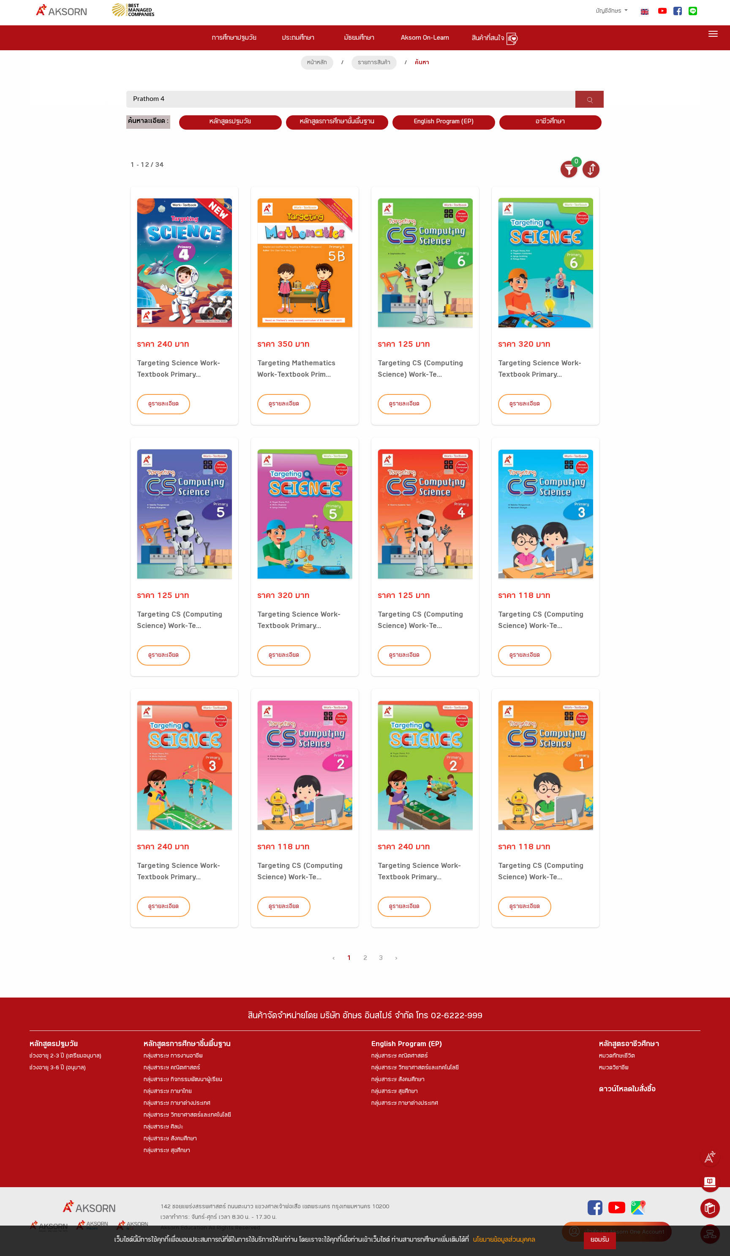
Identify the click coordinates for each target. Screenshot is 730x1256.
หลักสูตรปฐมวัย (54, 1045)
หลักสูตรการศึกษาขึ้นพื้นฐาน (187, 1045)
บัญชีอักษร (609, 11)
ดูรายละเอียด (163, 404)
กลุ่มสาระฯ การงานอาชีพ (173, 1056)
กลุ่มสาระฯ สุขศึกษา (167, 1151)
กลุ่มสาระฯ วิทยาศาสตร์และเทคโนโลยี (187, 1115)
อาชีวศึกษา (550, 122)
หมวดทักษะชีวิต (617, 1056)
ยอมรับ (600, 1240)
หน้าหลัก (317, 63)
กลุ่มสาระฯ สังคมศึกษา (170, 1139)
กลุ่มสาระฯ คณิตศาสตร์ (172, 1068)
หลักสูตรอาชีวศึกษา (629, 1045)
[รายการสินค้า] (710, 1208)
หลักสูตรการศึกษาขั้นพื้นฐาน (337, 122)
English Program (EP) (444, 122)
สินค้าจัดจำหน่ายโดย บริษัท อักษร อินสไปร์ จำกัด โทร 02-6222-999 (365, 1017)
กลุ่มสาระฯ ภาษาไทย (168, 1092)
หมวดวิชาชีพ (614, 1068)
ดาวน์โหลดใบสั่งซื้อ (627, 1090)
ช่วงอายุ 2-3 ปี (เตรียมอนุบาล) (65, 1056)
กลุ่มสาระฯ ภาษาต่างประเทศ (177, 1103)
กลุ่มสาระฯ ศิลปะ (163, 1127)
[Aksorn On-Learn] (710, 1182)
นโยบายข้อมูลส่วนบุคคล (504, 1240)
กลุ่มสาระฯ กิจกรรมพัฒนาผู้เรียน (183, 1080)
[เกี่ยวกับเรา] (710, 1156)
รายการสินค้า (374, 63)
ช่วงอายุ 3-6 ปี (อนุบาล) (58, 1068)
